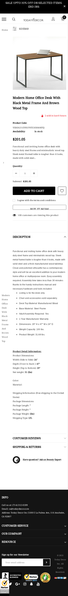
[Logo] (34, 19)
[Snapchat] (31, 584)
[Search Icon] (13, 19)
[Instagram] (24, 584)
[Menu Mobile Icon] (4, 19)
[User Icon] (53, 19)
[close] (64, 6)
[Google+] (17, 584)
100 (20, 215)
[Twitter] (10, 584)
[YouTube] (38, 584)
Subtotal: (17, 181)
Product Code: (20, 122)
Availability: (19, 131)
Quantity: (17, 166)
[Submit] (46, 562)
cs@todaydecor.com (19, 508)
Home (5, 29)
